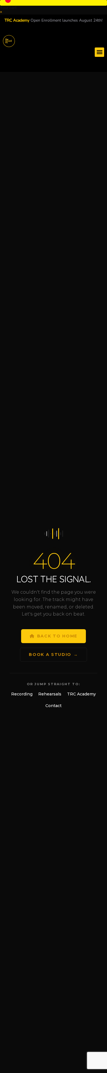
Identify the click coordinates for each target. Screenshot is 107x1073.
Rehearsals (49, 694)
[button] (53, 3)
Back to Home (57, 636)
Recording (22, 694)
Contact (53, 705)
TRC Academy (81, 694)
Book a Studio (53, 654)
